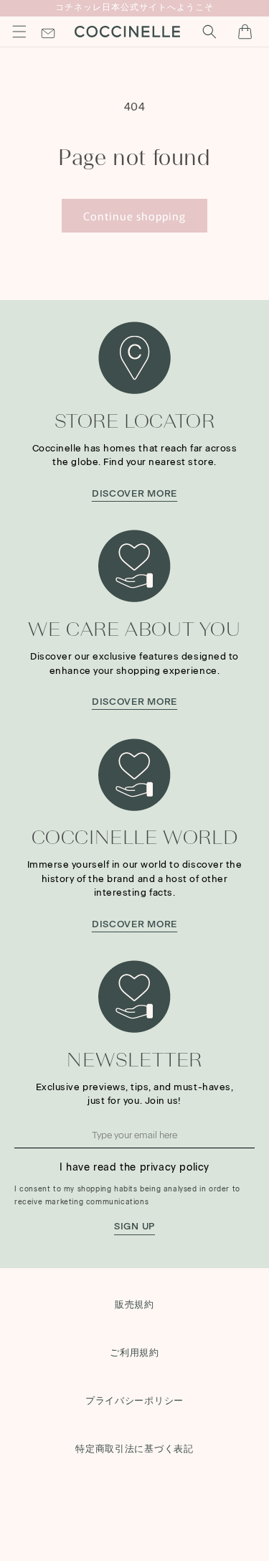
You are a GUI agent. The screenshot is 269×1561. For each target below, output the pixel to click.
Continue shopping (134, 215)
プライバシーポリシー (134, 1400)
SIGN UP (134, 1226)
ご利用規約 (134, 1352)
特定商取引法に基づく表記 (134, 1448)
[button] (19, 31)
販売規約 (134, 1304)
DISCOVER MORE (134, 493)
